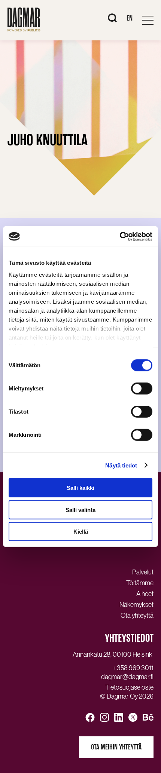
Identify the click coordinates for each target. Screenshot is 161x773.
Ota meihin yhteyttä (116, 747)
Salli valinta (80, 509)
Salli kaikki (80, 488)
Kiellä (80, 531)
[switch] (141, 389)
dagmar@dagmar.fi (127, 677)
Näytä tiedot (121, 465)
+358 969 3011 (133, 668)
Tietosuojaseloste (129, 687)
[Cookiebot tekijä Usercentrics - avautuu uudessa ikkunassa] (119, 236)
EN (130, 18)
